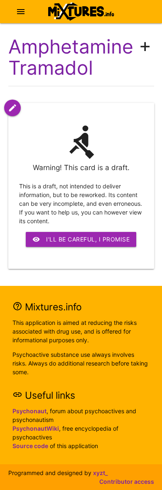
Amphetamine (70, 46)
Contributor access (126, 481)
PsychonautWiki (35, 428)
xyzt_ (100, 472)
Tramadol (50, 67)
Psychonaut (29, 410)
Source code (30, 445)
